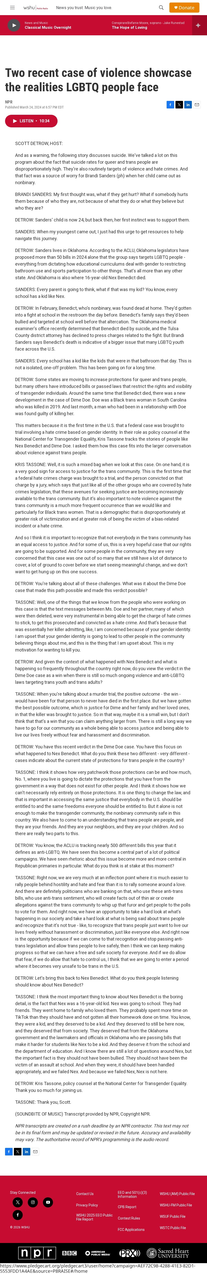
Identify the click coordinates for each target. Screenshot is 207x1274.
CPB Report (127, 1207)
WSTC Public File (173, 1228)
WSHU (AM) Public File (177, 1194)
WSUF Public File (173, 1217)
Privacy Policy (87, 1205)
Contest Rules (129, 1218)
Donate (186, 7)
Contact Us (85, 1194)
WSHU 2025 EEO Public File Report (94, 1217)
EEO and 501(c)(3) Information (132, 1195)
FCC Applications (131, 1230)
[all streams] (199, 25)
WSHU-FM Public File (176, 1205)
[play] (14, 25)
